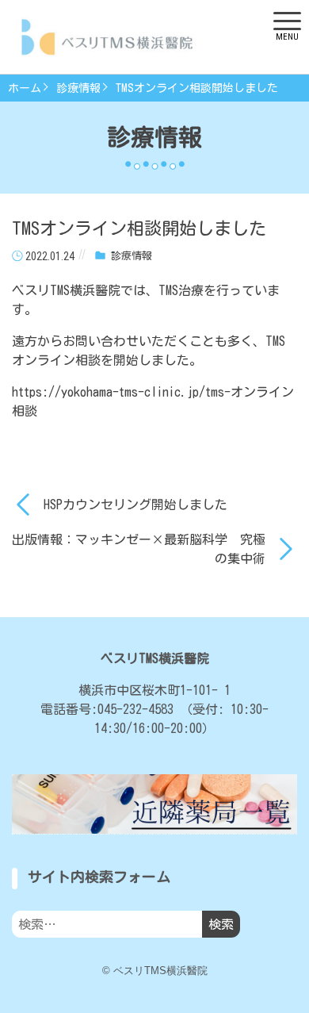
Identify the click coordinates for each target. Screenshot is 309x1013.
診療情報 (78, 88)
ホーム (24, 88)
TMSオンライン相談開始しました (197, 88)
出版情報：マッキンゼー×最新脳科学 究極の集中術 (138, 549)
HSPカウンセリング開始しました (135, 504)
